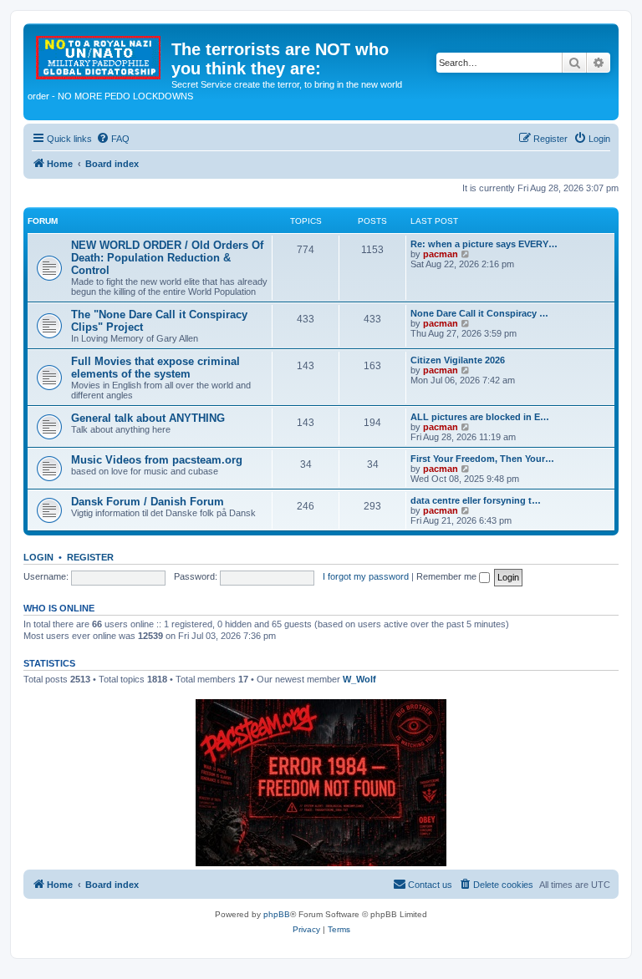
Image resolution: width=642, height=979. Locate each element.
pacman (440, 254)
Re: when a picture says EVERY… (484, 244)
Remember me (447, 576)
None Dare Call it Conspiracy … (479, 313)
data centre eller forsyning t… (475, 500)
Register (90, 557)
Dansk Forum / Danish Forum (147, 501)
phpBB (276, 914)
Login (38, 557)
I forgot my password (366, 576)
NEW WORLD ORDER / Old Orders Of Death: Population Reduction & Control (167, 257)
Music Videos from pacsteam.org (156, 460)
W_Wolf (359, 679)
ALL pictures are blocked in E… (479, 417)
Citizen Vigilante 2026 (457, 360)
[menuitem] (113, 139)
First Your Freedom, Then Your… (482, 459)
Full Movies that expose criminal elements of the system (155, 367)
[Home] (99, 54)
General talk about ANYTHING (148, 418)
